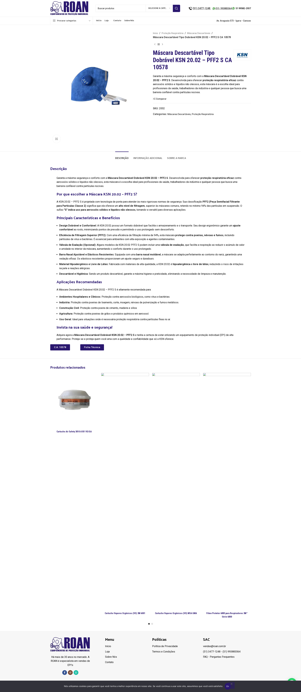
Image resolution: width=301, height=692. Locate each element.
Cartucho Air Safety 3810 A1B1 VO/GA (74, 431)
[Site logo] (69, 8)
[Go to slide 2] (152, 624)
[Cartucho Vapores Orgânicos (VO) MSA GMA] (176, 491)
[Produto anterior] (155, 44)
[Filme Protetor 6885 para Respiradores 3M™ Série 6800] (227, 491)
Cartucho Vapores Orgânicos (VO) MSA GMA (176, 613)
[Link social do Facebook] (64, 672)
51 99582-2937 (243, 8)
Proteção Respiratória (172, 33)
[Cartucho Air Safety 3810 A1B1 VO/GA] (74, 401)
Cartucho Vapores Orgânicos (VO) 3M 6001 (125, 613)
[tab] (122, 156)
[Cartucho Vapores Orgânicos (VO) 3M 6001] (125, 491)
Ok (227, 686)
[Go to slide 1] (149, 624)
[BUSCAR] (176, 8)
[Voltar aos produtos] (159, 44)
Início (155, 33)
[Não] (231, 685)
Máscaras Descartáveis (198, 33)
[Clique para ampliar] (57, 139)
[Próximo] (162, 44)
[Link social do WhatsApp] (76, 672)
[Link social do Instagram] (70, 672)
